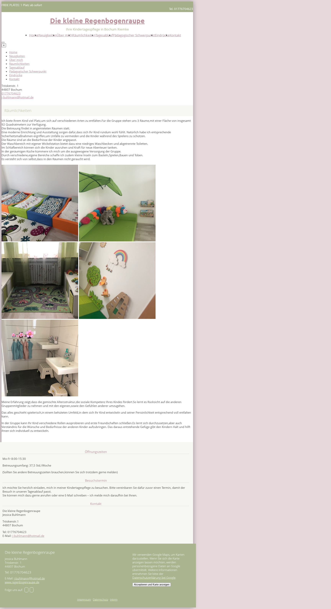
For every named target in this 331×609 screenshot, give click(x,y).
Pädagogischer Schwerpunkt (134, 35)
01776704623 (11, 93)
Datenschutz (100, 599)
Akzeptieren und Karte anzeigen (151, 584)
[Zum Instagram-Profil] (32, 589)
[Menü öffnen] (3, 42)
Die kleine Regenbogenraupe (97, 20)
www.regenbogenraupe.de (22, 582)
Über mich (64, 35)
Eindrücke (162, 35)
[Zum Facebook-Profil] (26, 589)
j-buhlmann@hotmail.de (18, 97)
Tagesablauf (104, 35)
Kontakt (175, 35)
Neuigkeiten (48, 35)
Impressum (84, 599)
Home (34, 35)
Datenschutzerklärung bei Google (153, 577)
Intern (113, 599)
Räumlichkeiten (83, 35)
